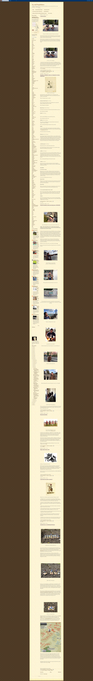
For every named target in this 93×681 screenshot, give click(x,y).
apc (32, 57)
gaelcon (33, 116)
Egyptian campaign (34, 106)
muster (32, 149)
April (34, 367)
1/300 (32, 41)
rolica (32, 177)
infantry (33, 128)
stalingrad (33, 195)
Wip (32, 225)
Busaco (33, 79)
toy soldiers (33, 209)
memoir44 (33, 145)
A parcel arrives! (35, 368)
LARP (32, 137)
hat (32, 119)
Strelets (33, 196)
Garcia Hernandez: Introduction (35, 398)
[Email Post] (53, 201)
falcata (32, 109)
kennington (33, 131)
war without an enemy (34, 220)
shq (32, 189)
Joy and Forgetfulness (38, 4)
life (32, 140)
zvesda (32, 227)
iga (32, 126)
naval (32, 153)
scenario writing (34, 184)
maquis (33, 143)
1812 (32, 46)
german (33, 117)
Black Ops (33, 70)
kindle (32, 133)
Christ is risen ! (35, 392)
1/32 (32, 42)
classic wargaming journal (35, 88)
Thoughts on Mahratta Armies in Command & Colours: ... (36, 370)
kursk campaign (34, 136)
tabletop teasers (33, 199)
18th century (33, 47)
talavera (33, 200)
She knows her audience (36, 393)
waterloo (33, 222)
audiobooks (33, 61)
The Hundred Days (46, 11)
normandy (33, 156)
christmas (33, 87)
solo (32, 192)
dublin (32, 103)
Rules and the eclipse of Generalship (36, 379)
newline (33, 154)
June (34, 365)
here (57, 226)
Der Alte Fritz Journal (35, 296)
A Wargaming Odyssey (35, 250)
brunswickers (33, 78)
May (34, 366)
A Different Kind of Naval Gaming (38, 252)
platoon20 (33, 163)
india (32, 127)
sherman (33, 188)
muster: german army (34, 151)
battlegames (33, 67)
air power (33, 55)
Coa (32, 91)
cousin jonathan (34, 97)
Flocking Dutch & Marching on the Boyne (35, 388)
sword (32, 197)
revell (32, 171)
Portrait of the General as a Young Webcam (36, 385)
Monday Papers (33, 147)
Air (32, 54)
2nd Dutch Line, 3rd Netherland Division (36, 378)
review (32, 172)
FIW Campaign (33, 111)
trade (32, 211)
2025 (33, 347)
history (33, 122)
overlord (33, 158)
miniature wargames (34, 146)
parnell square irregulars (34, 160)
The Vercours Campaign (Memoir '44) (37, 11)
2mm (32, 49)
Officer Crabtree (35, 382)
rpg (32, 179)
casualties (33, 83)
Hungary (33, 125)
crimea (32, 98)
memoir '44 (33, 144)
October (34, 361)
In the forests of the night (36, 386)
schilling (33, 185)
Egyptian (33, 105)
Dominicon (33, 102)
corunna (33, 96)
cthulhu (33, 99)
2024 (33, 348)
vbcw (32, 215)
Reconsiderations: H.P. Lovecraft (38, 307)
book (32, 74)
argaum (33, 58)
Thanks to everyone (35, 270)
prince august (33, 166)
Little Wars (33, 141)
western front (33, 224)
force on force (33, 113)
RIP (32, 173)
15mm (32, 44)
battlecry (33, 66)
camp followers (33, 81)
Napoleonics (33, 152)
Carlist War (33, 82)
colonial (33, 92)
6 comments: (50, 201)
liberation (33, 139)
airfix (32, 56)
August (34, 363)
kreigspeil (33, 135)
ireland (33, 129)
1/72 (32, 43)
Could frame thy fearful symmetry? (36, 376)
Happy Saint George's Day (44, 449)
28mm (32, 48)
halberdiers (33, 118)
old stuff (33, 157)
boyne (32, 76)
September (34, 362)
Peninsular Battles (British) (38, 9)
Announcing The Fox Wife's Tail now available (35, 17)
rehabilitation (43, 129)
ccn (32, 86)
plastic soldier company (34, 162)
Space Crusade (33, 194)
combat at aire (33, 94)
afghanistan (33, 53)
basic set (33, 63)
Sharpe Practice (33, 187)
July (33, 364)
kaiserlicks (33, 130)
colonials (33, 93)
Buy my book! (50, 13)
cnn (32, 90)
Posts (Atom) (45, 673)
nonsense (33, 155)
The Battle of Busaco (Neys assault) (35, 384)
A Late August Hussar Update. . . (38, 242)
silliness (33, 191)
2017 (33, 354)
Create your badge (34, 37)
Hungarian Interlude (43, 414)
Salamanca (33, 182)
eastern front (33, 104)
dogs (32, 101)
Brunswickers (42, 550)
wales (32, 219)
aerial (32, 52)
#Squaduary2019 (34, 40)
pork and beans (33, 165)
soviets (32, 193)
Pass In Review (37, 232)
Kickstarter (33, 132)
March (34, 399)
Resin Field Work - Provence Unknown (36, 394)
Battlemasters (33, 68)
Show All (38, 325)
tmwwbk (33, 207)
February (34, 400)
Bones (32, 73)
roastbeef (33, 175)
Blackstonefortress (34, 72)
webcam (33, 223)
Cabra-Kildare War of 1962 (35, 80)
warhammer (33, 221)
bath (32, 65)
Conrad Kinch (33, 35)
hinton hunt (33, 121)
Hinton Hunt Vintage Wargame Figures (35, 286)
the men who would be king (35, 205)
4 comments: (50, 475)
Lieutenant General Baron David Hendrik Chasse (46, 591)
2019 (33, 352)
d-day (32, 100)
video (32, 217)
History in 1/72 (53, 430)
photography (33, 161)
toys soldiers (33, 210)
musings (33, 148)
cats (32, 84)
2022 (33, 349)
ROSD (32, 178)
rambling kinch (33, 169)
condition (44, 68)
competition (33, 95)
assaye (32, 60)
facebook (33, 108)
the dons (33, 203)
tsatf (32, 213)
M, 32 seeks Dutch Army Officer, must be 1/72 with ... (36, 391)
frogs (32, 114)
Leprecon (33, 138)
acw (32, 51)
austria (32, 62)
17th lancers (33, 45)
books (32, 75)
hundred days (33, 124)
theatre (32, 206)
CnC (32, 89)
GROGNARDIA (35, 305)
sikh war (33, 190)
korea (32, 134)
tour (32, 208)
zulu (32, 226)
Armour (33, 59)
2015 (33, 356)
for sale (33, 112)
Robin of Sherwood (34, 176)
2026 (33, 346)
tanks (32, 202)
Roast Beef (33, 174)
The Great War (33, 204)
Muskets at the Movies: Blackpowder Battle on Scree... (39, 13)
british (32, 77)
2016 (33, 355)
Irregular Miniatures (48, 618)
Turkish (33, 214)
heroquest (33, 120)
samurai (33, 183)
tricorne (33, 212)
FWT (32, 115)
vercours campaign (34, 216)
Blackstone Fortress (34, 71)
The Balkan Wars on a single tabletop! (38, 261)
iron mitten (34, 276)
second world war (34, 186)
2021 (33, 350)
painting (33, 159)
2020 (33, 351)
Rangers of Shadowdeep (34, 170)
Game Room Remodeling (38, 298)
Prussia (33, 167)
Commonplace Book (46, 9)
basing (32, 64)
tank (32, 201)
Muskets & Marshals (38, 288)
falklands (33, 110)
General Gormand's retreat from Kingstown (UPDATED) (36, 372)
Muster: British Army (34, 150)
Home (33, 9)
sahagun (33, 181)
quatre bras (33, 168)
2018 (33, 353)
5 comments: (50, 669)
